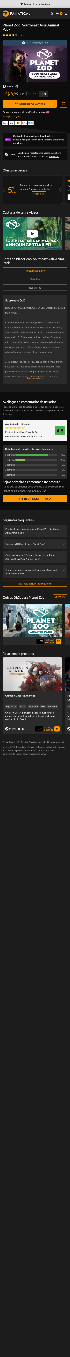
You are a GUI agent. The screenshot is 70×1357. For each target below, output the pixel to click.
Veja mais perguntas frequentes (35, 583)
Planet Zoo (36, 139)
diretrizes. (8, 414)
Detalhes (35, 279)
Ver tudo (60, 597)
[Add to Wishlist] (63, 104)
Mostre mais (33, 378)
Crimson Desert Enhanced (20, 695)
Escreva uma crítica (35, 499)
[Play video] (32, 233)
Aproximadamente (35, 270)
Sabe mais (54, 156)
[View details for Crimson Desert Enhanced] (32, 674)
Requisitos (35, 287)
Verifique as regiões (12, 116)
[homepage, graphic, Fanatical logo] (16, 13)
